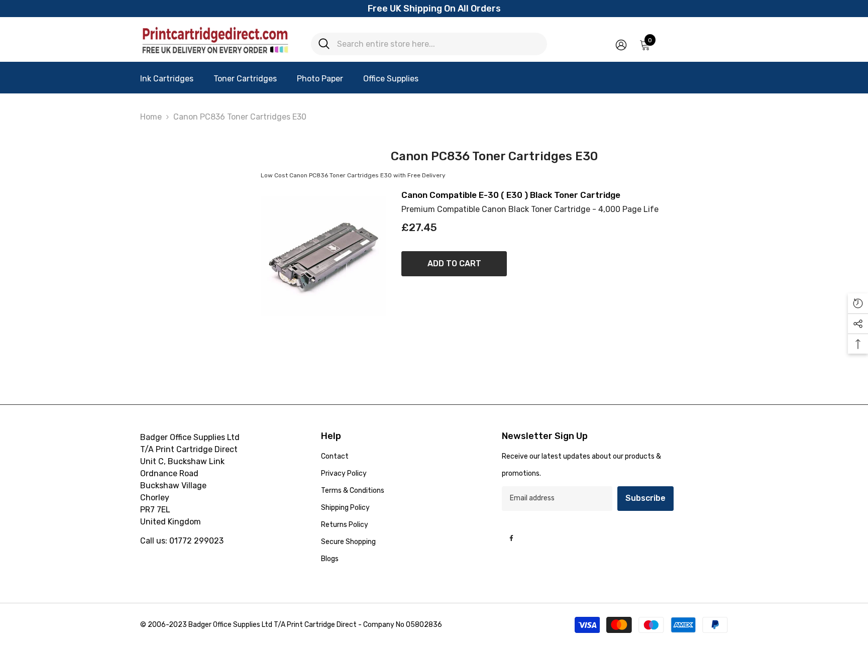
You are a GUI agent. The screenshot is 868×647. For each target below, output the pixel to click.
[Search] (429, 44)
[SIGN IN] (621, 44)
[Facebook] (511, 538)
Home (151, 117)
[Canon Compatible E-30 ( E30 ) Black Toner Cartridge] (323, 256)
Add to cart (454, 263)
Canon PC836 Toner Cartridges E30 (239, 117)
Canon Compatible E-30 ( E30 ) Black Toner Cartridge (510, 195)
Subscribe (645, 498)
